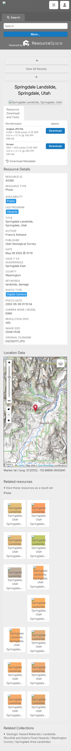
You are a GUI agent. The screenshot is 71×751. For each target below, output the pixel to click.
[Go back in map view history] (8, 420)
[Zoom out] (9, 400)
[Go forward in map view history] (8, 415)
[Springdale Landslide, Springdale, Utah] (35, 102)
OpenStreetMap (46, 465)
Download (55, 130)
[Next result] (36, 77)
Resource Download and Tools (13, 113)
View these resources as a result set (29, 488)
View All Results (36, 69)
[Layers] (61, 363)
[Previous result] (37, 60)
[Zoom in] (9, 362)
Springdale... (14, 524)
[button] (35, 408)
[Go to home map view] (8, 409)
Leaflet (20, 465)
